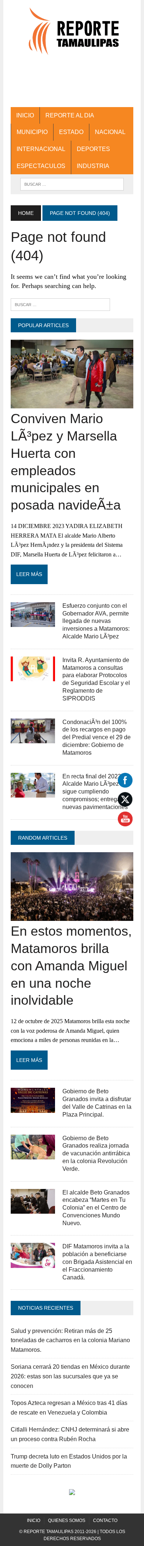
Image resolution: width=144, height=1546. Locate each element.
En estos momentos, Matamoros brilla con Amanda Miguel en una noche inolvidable (71, 965)
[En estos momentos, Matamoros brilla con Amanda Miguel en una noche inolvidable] (72, 916)
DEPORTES (93, 149)
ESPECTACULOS (41, 166)
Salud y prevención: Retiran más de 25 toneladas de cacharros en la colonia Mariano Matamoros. (70, 1340)
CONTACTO (105, 1520)
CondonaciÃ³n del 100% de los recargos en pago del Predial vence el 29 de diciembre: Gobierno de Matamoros (96, 737)
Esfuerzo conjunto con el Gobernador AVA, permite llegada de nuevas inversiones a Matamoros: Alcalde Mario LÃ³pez (96, 621)
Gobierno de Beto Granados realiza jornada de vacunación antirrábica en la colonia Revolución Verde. (96, 1153)
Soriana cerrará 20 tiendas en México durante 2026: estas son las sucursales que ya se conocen (70, 1376)
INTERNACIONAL (41, 149)
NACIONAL (110, 132)
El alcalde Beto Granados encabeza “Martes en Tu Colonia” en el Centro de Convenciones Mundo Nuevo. (96, 1207)
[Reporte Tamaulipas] (72, 35)
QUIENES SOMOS (66, 1520)
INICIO (25, 115)
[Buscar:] (60, 304)
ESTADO (71, 132)
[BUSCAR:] (72, 184)
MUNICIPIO (32, 132)
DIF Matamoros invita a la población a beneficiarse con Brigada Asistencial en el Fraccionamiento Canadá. (97, 1261)
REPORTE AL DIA (69, 115)
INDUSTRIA (93, 166)
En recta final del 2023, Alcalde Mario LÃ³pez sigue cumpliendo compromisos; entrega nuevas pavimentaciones (95, 791)
